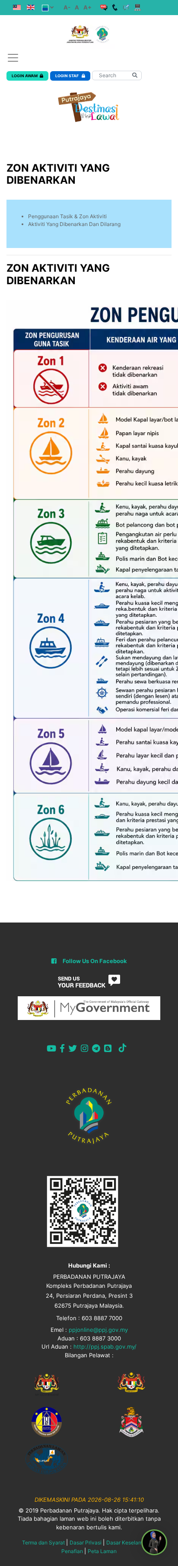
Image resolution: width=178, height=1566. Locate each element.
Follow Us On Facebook (95, 960)
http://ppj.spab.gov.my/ (105, 1346)
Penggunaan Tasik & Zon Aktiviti (67, 216)
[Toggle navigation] (12, 57)
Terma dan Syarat (43, 1542)
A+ (87, 7)
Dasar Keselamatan (129, 1542)
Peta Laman (102, 1551)
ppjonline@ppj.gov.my (98, 1329)
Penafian (72, 1551)
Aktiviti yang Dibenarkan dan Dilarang (74, 224)
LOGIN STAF (67, 75)
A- (67, 7)
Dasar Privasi (86, 1542)
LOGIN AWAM (25, 75)
